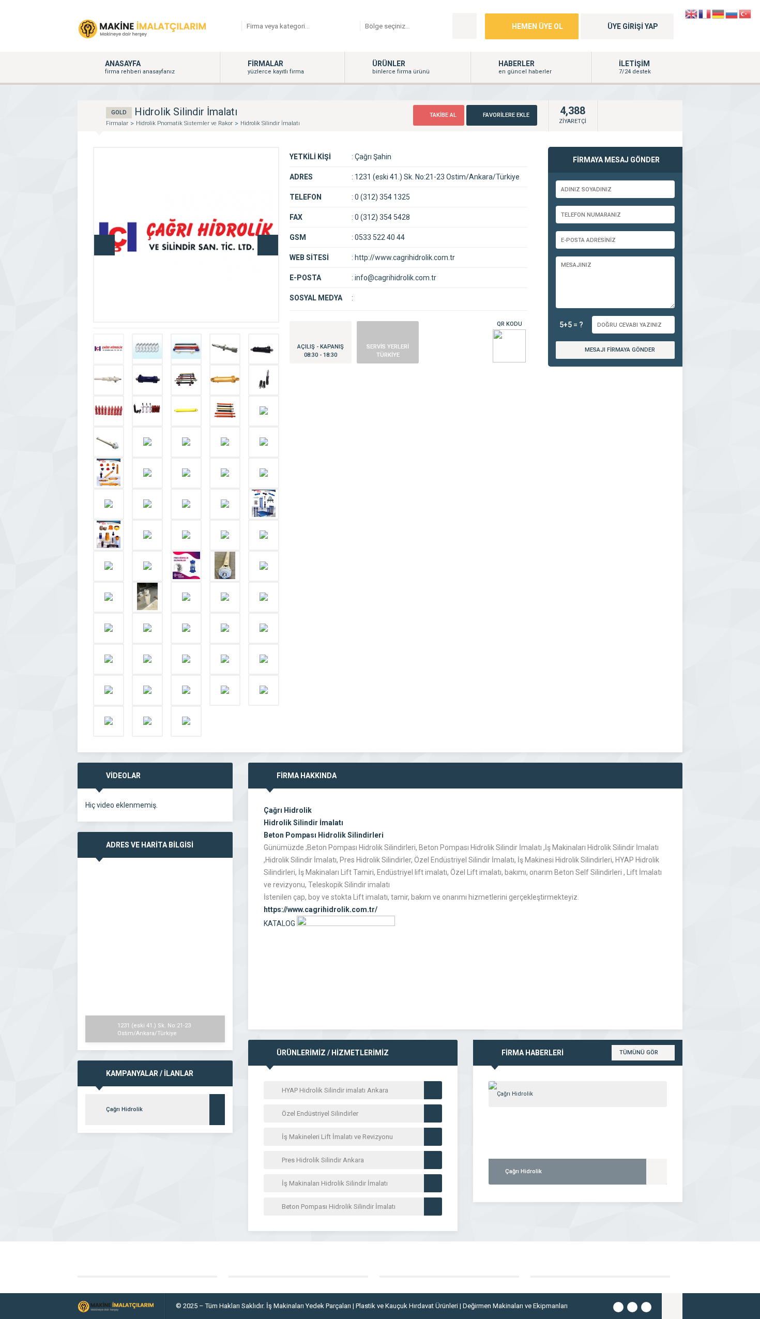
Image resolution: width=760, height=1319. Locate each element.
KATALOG (280, 923)
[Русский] (732, 13)
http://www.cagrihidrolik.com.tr (405, 257)
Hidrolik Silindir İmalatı (270, 123)
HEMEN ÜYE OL (537, 26)
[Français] (705, 13)
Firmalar (117, 123)
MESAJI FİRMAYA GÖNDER (620, 349)
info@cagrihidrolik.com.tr (395, 278)
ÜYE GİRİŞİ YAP (632, 26)
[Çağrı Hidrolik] (578, 1094)
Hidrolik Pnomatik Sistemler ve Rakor (184, 123)
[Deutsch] (718, 13)
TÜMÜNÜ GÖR (638, 1052)
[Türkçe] (745, 13)
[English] (691, 13)
